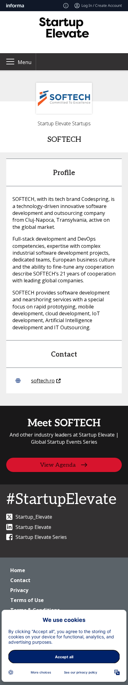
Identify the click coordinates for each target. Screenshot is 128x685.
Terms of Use (27, 600)
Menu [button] (24, 62)
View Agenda (58, 465)
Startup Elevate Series (41, 537)
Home (17, 570)
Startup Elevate (33, 527)
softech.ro (43, 380)
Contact (20, 580)
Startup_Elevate (34, 516)
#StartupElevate (61, 499)
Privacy (19, 590)
